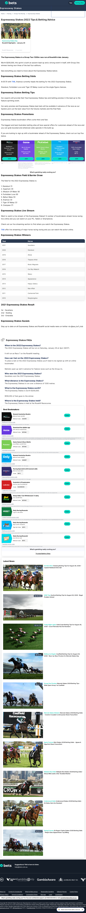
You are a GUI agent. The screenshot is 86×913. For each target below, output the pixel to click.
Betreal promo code (8, 504)
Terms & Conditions (17, 894)
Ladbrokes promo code (9, 490)
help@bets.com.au (21, 867)
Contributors (59, 894)
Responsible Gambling (47, 891)
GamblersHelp (31, 908)
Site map (43, 894)
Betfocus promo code (8, 531)
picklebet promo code (8, 450)
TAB (13, 82)
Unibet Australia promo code (10, 517)
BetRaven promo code (8, 422)
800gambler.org (17, 908)
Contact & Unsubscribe (15, 891)
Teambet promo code (8, 544)
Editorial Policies (62, 891)
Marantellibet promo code (9, 477)
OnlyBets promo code (8, 463)
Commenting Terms (31, 894)
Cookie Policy (74, 891)
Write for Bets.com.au (31, 891)
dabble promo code (7, 436)
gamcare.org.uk (4, 908)
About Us (2, 891)
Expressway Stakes (11, 8)
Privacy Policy (4, 894)
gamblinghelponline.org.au (68, 898)
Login (50, 894)
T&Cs (16, 162)
